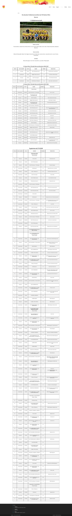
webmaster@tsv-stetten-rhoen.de (20, 512)
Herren (36, 17)
